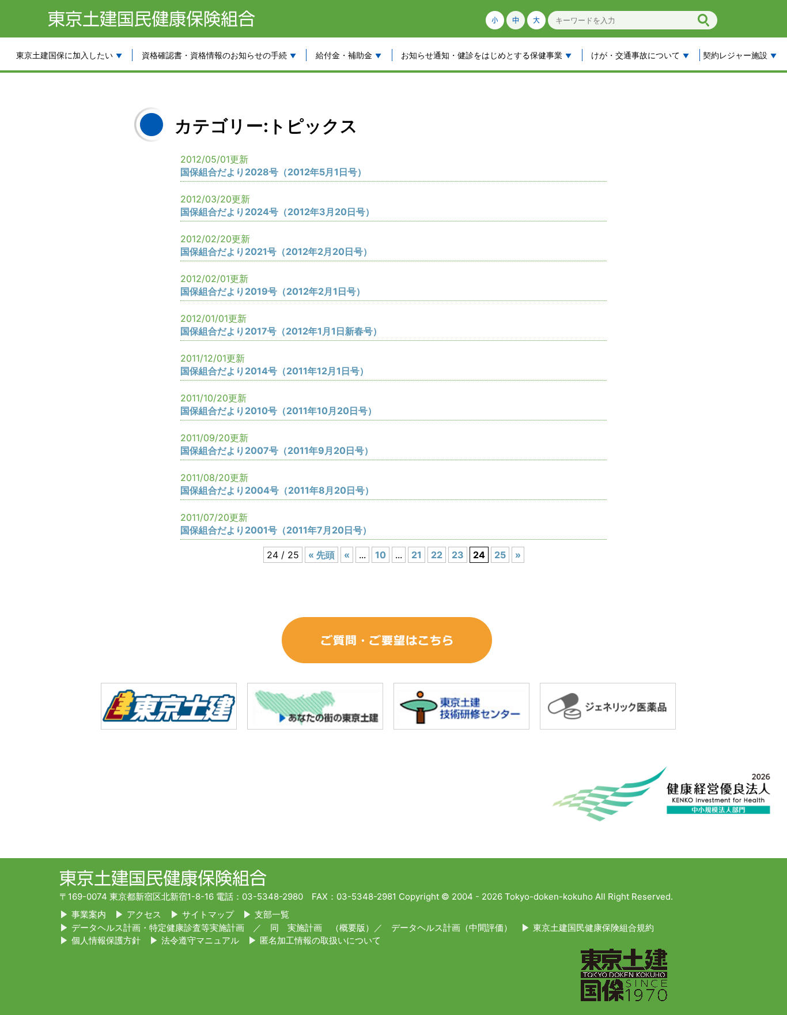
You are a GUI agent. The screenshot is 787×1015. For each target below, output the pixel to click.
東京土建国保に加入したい (64, 55)
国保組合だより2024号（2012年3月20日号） (277, 211)
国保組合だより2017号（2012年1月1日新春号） (281, 331)
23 (458, 555)
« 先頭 (321, 555)
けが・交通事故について (635, 55)
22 (436, 555)
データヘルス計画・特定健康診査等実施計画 (157, 927)
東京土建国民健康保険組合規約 (593, 927)
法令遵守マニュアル (200, 940)
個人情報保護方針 (106, 940)
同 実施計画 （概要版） (322, 927)
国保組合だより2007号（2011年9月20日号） (276, 450)
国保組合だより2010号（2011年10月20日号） (278, 410)
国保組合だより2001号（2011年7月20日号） (276, 530)
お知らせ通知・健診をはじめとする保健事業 (481, 55)
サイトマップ (208, 914)
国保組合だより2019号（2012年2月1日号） (272, 291)
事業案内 (88, 914)
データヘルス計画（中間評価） (451, 927)
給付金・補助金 (344, 55)
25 (500, 555)
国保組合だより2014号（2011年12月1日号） (274, 371)
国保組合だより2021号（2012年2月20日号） (276, 251)
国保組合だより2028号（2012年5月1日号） (273, 172)
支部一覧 (272, 914)
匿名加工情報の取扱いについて (320, 940)
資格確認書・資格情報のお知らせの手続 (214, 55)
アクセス (144, 914)
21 (416, 555)
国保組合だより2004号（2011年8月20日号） (277, 490)
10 (380, 555)
